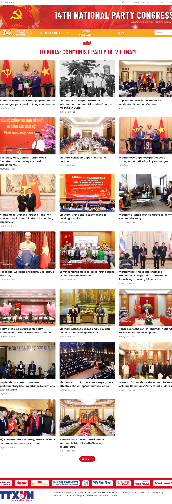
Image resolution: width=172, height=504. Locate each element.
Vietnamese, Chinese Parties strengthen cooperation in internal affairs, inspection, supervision (26, 218)
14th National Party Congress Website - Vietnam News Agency (86, 17)
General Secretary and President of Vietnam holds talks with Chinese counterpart (82, 443)
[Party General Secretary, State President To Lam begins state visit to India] (27, 417)
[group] (21, 483)
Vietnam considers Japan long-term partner (83, 159)
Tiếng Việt (125, 2)
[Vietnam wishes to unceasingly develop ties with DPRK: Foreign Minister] (87, 307)
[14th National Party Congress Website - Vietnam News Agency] (16, 33)
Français (145, 2)
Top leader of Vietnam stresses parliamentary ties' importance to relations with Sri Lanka (27, 386)
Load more (87, 459)
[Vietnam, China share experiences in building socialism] (87, 193)
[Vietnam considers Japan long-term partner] (87, 135)
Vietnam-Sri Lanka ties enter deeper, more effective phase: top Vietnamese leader (86, 384)
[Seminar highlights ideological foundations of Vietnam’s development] (87, 250)
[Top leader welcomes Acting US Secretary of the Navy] (27, 250)
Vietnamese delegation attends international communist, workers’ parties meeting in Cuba (86, 104)
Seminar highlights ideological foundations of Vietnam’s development (87, 273)
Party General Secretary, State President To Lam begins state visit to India (27, 441)
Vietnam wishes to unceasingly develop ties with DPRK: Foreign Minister (85, 330)
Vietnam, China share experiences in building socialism (83, 216)
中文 (154, 2)
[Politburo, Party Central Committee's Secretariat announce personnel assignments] (27, 135)
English (136, 2)
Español (162, 2)
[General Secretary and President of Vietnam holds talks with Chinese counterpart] (87, 417)
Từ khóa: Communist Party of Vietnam (87, 52)
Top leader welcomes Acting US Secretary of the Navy (27, 273)
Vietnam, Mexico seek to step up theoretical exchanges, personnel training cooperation (27, 102)
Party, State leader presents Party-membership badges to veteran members (26, 330)
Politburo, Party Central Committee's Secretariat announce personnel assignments (23, 161)
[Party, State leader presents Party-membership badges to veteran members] (27, 307)
